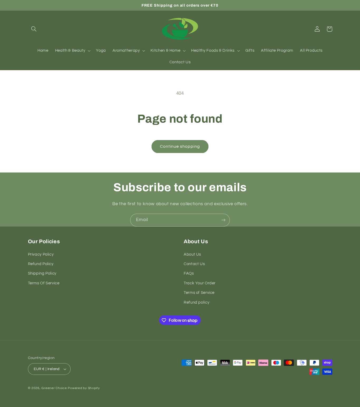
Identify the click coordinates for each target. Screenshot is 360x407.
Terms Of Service (44, 283)
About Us (192, 254)
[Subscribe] (223, 220)
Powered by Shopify (84, 388)
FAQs (189, 273)
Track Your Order (200, 283)
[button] (34, 29)
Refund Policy (40, 264)
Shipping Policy (42, 273)
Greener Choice (54, 388)
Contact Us (194, 264)
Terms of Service (199, 293)
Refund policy (196, 302)
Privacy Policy (41, 254)
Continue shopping (180, 146)
